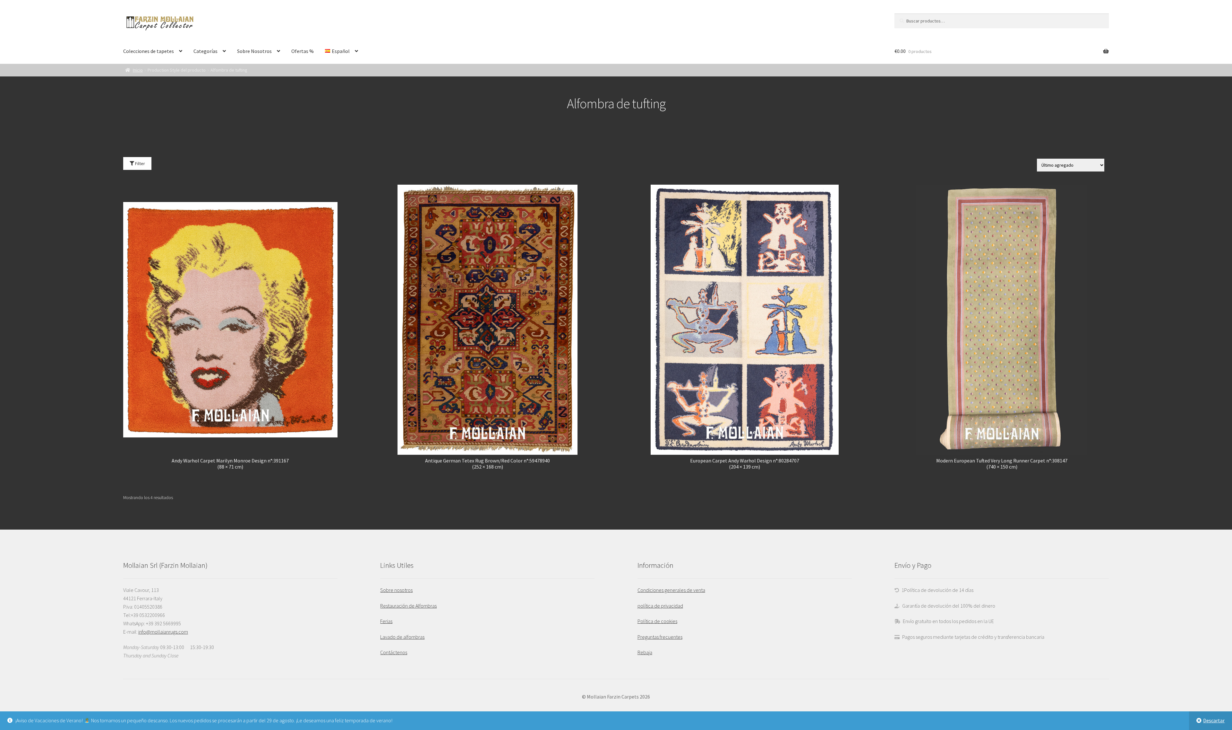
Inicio (138, 70)
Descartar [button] (1214, 720)
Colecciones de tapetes (148, 51)
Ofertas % (302, 51)
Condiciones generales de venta (671, 590)
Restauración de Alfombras (408, 605)
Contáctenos (393, 652)
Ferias (386, 621)
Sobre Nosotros (254, 51)
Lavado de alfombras (402, 637)
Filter (139, 163)
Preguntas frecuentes (659, 637)
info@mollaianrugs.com (163, 632)
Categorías (205, 51)
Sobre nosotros (396, 590)
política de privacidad (660, 605)
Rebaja (644, 652)
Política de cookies (657, 621)
